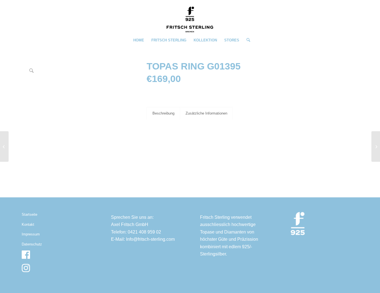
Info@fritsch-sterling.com (150, 239)
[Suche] (246, 40)
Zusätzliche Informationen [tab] (206, 113)
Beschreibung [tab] (163, 113)
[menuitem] (139, 40)
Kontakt (28, 224)
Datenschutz (32, 244)
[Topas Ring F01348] (375, 146)
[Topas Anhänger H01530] (4, 146)
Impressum (31, 234)
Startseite (29, 214)
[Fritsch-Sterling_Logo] (190, 19)
